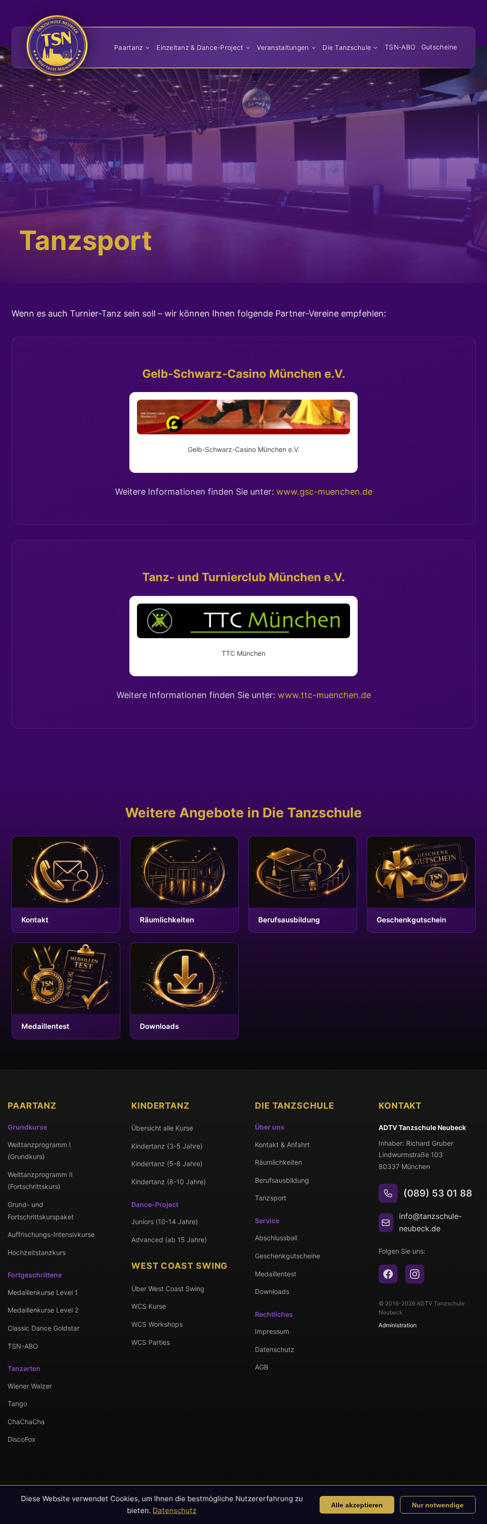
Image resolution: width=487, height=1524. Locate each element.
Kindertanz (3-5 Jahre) (167, 1146)
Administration (398, 1325)
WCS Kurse (148, 1306)
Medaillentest (275, 1274)
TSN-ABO (400, 47)
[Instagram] (414, 1274)
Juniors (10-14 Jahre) (164, 1221)
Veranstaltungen (283, 47)
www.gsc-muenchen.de (324, 492)
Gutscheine (439, 47)
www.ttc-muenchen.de (324, 695)
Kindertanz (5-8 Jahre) (167, 1164)
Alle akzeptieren (357, 1505)
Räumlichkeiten (278, 1162)
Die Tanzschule (346, 47)
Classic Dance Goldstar (43, 1328)
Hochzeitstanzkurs (37, 1252)
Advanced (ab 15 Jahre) (169, 1240)
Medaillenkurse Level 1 (43, 1292)
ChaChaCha (26, 1422)
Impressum (272, 1331)
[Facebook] (388, 1274)
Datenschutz (274, 1349)
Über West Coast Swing (168, 1288)
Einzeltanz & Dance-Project (199, 47)
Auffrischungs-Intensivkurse (51, 1234)
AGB (261, 1367)
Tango (17, 1403)
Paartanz (128, 47)
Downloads (272, 1291)
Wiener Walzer (30, 1386)
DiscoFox (22, 1439)
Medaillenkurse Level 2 (43, 1310)
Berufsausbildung (282, 1180)
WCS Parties (150, 1342)
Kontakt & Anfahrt (282, 1145)
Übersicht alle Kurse (162, 1128)
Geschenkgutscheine (287, 1256)
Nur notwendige (438, 1505)
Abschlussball (276, 1238)
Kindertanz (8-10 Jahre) (168, 1182)
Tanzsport (270, 1198)
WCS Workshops (157, 1324)
